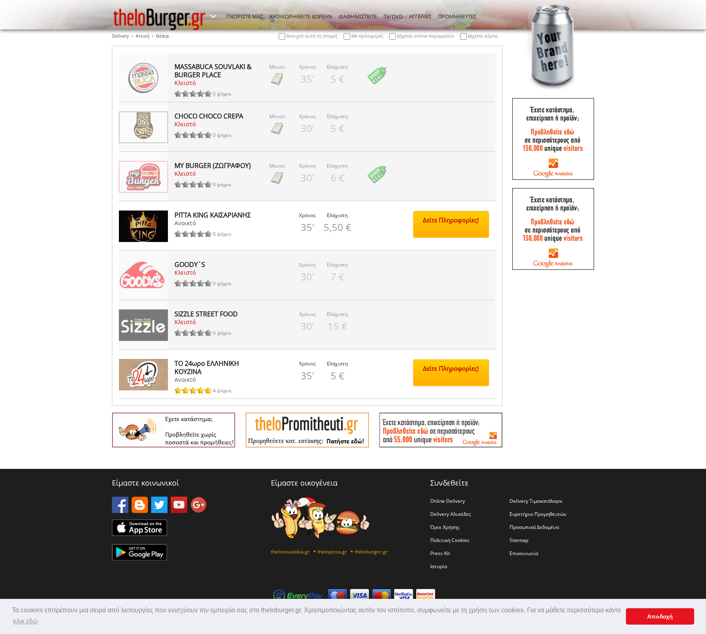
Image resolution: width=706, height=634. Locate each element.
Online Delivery (447, 500)
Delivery (120, 36)
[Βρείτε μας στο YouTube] (179, 510)
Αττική (143, 36)
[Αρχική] (159, 19)
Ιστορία (438, 566)
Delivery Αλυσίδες (450, 514)
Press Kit (440, 553)
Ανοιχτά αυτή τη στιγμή (311, 36)
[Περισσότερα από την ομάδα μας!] (213, 16)
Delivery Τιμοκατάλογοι (536, 500)
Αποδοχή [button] (660, 616)
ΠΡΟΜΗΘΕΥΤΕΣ (457, 16)
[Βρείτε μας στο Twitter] (159, 510)
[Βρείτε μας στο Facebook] (120, 510)
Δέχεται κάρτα (482, 36)
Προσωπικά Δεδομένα (534, 527)
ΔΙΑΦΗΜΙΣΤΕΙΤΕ (358, 16)
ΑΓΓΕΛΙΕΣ (420, 16)
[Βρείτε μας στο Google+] (198, 510)
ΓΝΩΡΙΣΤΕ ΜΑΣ (244, 16)
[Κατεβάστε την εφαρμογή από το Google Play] (139, 557)
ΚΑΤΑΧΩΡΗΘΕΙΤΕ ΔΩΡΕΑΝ (301, 16)
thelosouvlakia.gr (290, 551)
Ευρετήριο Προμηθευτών (538, 514)
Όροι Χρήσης (445, 527)
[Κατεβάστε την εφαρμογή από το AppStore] (139, 533)
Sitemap (518, 540)
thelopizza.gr (332, 551)
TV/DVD (393, 16)
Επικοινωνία (523, 553)
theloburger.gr (371, 551)
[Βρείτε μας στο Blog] (140, 510)
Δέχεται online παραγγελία (425, 36)
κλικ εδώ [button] (25, 621)
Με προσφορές (366, 36)
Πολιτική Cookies (449, 540)
